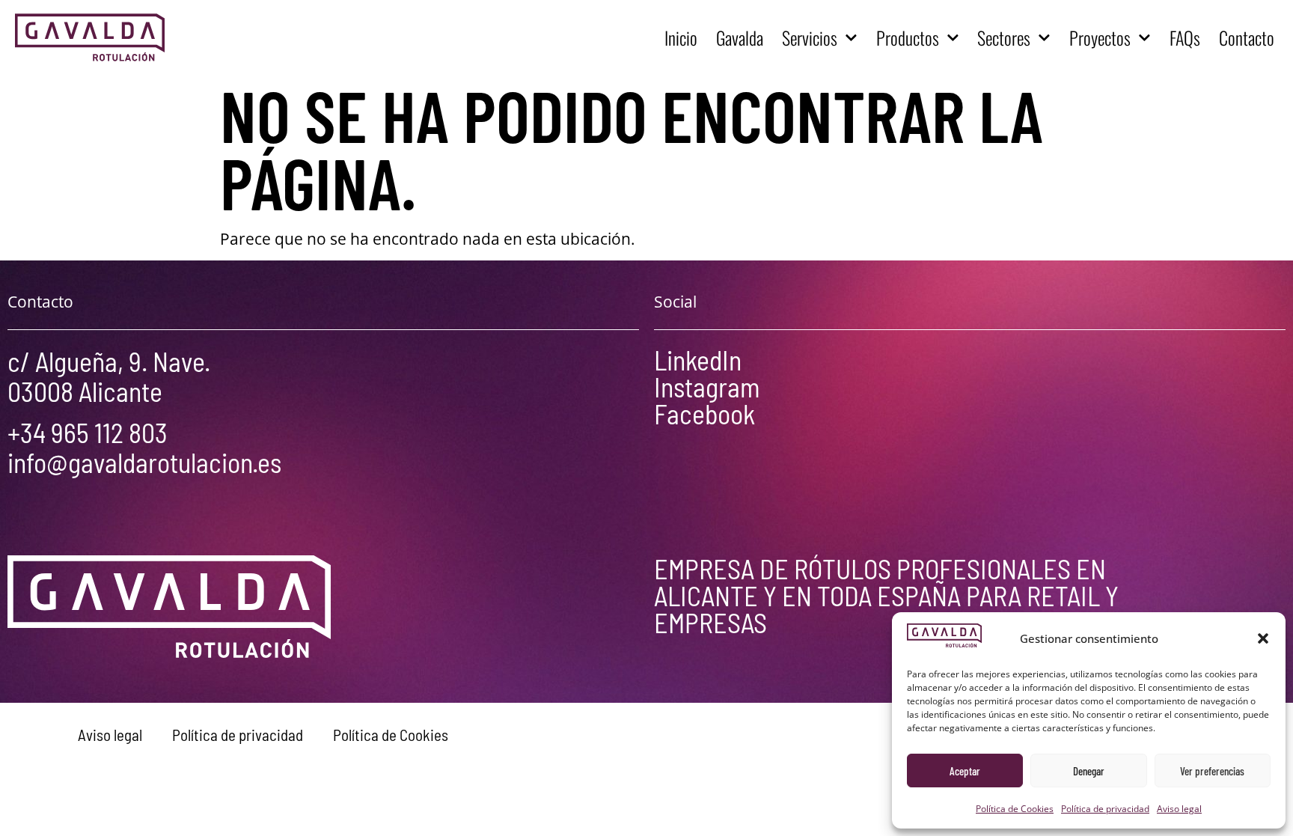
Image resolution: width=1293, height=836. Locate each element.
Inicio (680, 37)
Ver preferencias (1212, 771)
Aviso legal (1179, 808)
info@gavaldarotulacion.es (144, 462)
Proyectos (1100, 37)
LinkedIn (698, 360)
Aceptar (965, 771)
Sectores (1003, 37)
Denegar (1088, 771)
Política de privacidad (1105, 808)
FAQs (1185, 37)
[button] (1263, 638)
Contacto (1246, 37)
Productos (907, 37)
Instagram (707, 386)
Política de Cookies (1015, 808)
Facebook (704, 413)
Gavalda (739, 37)
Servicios (809, 37)
